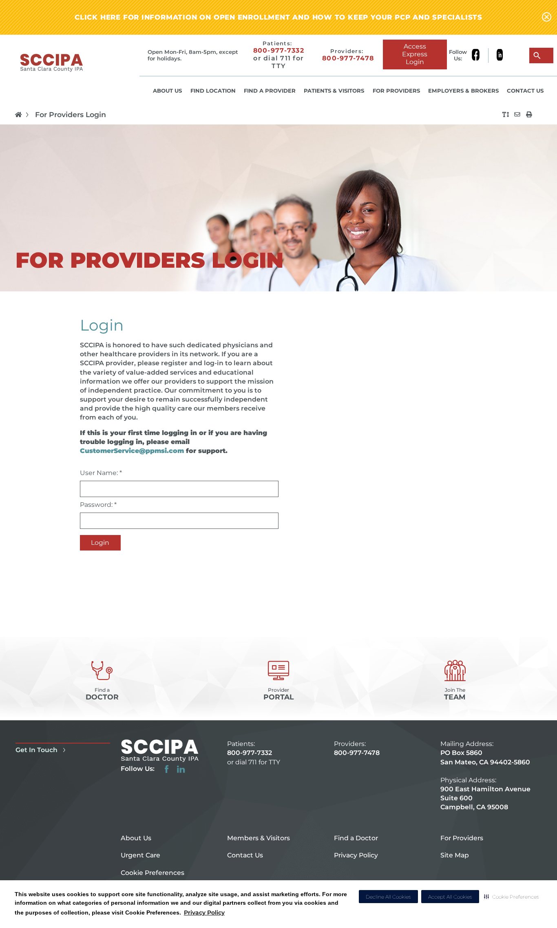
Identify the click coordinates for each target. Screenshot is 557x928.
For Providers (396, 90)
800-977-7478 (348, 58)
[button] (511, 896)
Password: (98, 504)
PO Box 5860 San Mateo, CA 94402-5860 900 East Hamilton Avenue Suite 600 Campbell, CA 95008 (485, 780)
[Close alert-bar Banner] (546, 17)
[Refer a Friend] (517, 114)
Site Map (454, 855)
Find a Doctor (356, 838)
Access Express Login (414, 54)
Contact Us (525, 90)
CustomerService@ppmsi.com (132, 451)
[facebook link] (479, 55)
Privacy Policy (204, 912)
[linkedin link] (499, 55)
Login (100, 542)
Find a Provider (270, 90)
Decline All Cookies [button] (388, 897)
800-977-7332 (278, 50)
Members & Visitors (258, 838)
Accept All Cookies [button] (450, 897)
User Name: (101, 473)
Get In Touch (36, 750)
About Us (167, 90)
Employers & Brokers (463, 90)
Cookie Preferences (152, 873)
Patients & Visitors (334, 90)
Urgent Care (140, 855)
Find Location (213, 90)
